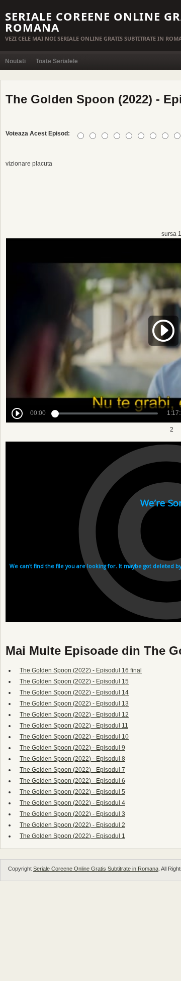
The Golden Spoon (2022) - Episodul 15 (74, 681)
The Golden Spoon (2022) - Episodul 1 (72, 835)
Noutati (15, 61)
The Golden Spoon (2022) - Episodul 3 (72, 813)
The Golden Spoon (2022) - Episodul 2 (72, 824)
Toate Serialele (57, 61)
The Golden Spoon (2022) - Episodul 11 (74, 725)
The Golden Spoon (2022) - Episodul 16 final (81, 670)
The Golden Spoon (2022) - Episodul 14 (74, 692)
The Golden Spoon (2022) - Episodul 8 (72, 758)
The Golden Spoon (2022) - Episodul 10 (74, 736)
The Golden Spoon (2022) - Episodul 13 (74, 703)
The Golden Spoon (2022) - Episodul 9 (72, 747)
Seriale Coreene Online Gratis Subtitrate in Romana (95, 869)
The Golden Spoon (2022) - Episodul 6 (72, 780)
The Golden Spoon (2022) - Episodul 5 (72, 791)
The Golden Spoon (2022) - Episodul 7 (72, 769)
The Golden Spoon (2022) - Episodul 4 (72, 802)
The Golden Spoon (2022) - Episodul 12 (74, 714)
